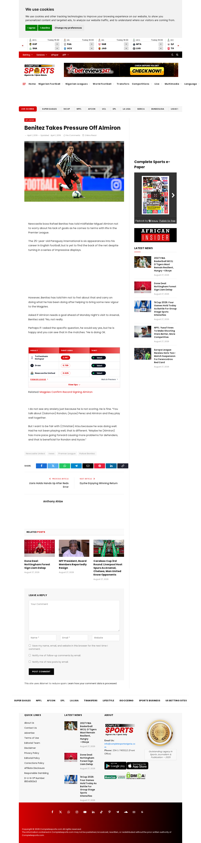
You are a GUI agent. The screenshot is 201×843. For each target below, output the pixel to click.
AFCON (91, 109)
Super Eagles (49, 109)
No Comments (73, 135)
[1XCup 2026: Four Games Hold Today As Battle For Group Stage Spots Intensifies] (142, 306)
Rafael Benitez (87, 453)
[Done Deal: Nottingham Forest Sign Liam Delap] (39, 548)
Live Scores (27, 109)
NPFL (79, 109)
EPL (114, 109)
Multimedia (172, 83)
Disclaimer (30, 748)
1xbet (99, 357)
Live (157, 83)
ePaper (54, 54)
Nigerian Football (49, 83)
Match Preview (108, 379)
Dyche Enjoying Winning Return (99, 483)
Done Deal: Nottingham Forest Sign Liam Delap (37, 564)
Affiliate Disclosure (34, 768)
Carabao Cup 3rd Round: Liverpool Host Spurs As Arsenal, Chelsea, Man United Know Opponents (107, 567)
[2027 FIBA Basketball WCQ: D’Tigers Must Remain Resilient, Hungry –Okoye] (142, 262)
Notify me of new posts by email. (50, 661)
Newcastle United (35, 453)
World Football (102, 83)
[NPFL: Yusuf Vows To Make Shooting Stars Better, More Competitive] (142, 332)
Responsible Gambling (36, 773)
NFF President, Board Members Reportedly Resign (73, 564)
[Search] (177, 55)
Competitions (140, 83)
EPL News (30, 120)
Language (190, 83)
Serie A (141, 109)
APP (64, 54)
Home (32, 83)
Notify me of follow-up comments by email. (56, 655)
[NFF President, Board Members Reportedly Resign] (74, 548)
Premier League (38, 379)
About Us (29, 722)
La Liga (126, 109)
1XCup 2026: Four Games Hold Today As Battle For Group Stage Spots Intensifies (165, 308)
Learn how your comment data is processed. (92, 683)
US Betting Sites (176, 700)
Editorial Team (32, 743)
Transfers (123, 83)
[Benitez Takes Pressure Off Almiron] (74, 200)
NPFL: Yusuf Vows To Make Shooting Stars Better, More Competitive (164, 332)
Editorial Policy (32, 758)
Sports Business (149, 700)
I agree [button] (31, 27)
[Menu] (24, 84)
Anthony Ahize (53, 501)
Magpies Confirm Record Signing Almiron (66, 392)
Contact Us (30, 727)
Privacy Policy (31, 753)
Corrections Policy (34, 763)
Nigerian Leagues (76, 83)
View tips (73, 385)
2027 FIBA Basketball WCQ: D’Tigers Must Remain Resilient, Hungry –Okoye (164, 264)
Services (40, 54)
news (51, 453)
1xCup (66, 109)
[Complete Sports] (39, 70)
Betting (26, 54)
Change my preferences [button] (68, 27)
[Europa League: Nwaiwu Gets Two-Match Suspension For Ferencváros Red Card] (142, 354)
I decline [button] (45, 27)
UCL (104, 109)
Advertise (29, 732)
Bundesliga (157, 109)
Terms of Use (31, 737)
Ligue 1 (174, 109)
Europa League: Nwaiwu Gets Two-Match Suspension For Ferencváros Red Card (165, 356)
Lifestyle (108, 700)
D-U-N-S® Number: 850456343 (34, 780)
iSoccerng (127, 700)
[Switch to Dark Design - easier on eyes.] (172, 55)
